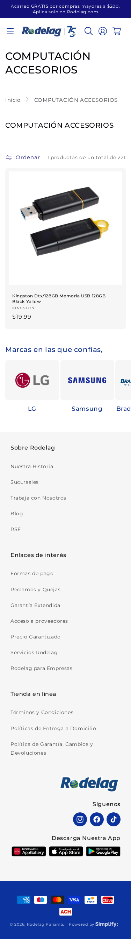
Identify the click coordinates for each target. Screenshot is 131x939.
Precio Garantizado (35, 637)
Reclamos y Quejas (35, 589)
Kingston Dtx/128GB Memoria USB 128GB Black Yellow (59, 298)
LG (32, 408)
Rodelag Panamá (45, 924)
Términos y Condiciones (41, 712)
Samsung (87, 408)
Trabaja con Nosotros (38, 498)
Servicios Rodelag (34, 652)
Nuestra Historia (31, 466)
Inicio (13, 100)
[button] (10, 31)
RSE (15, 529)
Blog (16, 513)
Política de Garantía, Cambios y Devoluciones (51, 748)
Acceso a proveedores (39, 621)
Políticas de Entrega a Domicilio (53, 728)
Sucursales (24, 482)
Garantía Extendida (35, 605)
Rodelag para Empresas (41, 668)
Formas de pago (31, 573)
